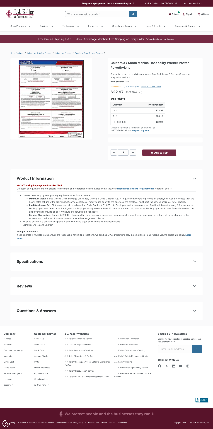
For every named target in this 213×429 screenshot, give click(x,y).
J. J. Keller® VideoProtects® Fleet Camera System (132, 375)
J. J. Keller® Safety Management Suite (131, 356)
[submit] (197, 349)
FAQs (36, 362)
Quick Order (151, 3)
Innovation (8, 356)
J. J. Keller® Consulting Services (79, 350)
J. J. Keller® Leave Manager (126, 339)
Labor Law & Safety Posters (39, 53)
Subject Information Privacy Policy (71, 422)
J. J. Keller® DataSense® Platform (79, 356)
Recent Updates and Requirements (135, 188)
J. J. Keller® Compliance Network (79, 344)
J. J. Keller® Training (123, 362)
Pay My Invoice (41, 373)
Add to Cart (161, 152)
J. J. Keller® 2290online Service (78, 339)
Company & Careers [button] (185, 26)
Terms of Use (93, 423)
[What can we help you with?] (133, 14)
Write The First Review (151, 87)
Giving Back (9, 362)
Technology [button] (68, 26)
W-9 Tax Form (40, 385)
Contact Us (39, 339)
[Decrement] (114, 152)
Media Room (9, 367)
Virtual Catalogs (41, 379)
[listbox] (51, 99)
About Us (8, 344)
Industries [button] (93, 26)
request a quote (140, 130)
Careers (7, 385)
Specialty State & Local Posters (88, 53)
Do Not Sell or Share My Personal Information (35, 423)
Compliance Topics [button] (122, 26)
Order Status (39, 344)
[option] (51, 99)
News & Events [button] (153, 26)
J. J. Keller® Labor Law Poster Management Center (87, 376)
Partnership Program (13, 373)
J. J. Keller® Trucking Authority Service (131, 367)
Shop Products (17, 53)
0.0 (125, 87)
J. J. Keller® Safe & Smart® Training (129, 350)
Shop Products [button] (18, 26)
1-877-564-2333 (170, 3)
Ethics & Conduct (108, 423)
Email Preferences (42, 367)
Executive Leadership (13, 350)
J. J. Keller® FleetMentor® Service (79, 371)
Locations (8, 379)
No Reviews (133, 87)
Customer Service (191, 3)
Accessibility (121, 423)
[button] (106, 39)
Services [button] (44, 26)
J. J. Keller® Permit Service (126, 344)
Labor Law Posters (63, 53)
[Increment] (133, 152)
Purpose (7, 339)
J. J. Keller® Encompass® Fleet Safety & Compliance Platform (87, 363)
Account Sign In (41, 356)
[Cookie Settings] (6, 423)
